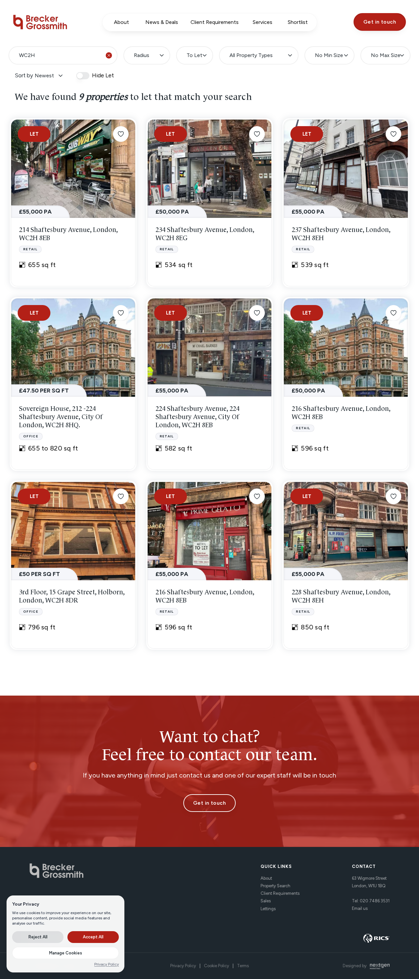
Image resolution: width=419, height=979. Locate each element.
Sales (266, 900)
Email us (360, 908)
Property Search (275, 885)
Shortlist (298, 22)
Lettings (268, 908)
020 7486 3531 (375, 900)
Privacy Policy (183, 965)
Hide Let (103, 75)
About (266, 878)
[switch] (82, 75)
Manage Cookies (65, 952)
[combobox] (63, 55)
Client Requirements (280, 893)
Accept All (93, 936)
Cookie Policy (216, 965)
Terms (243, 965)
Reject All (37, 936)
